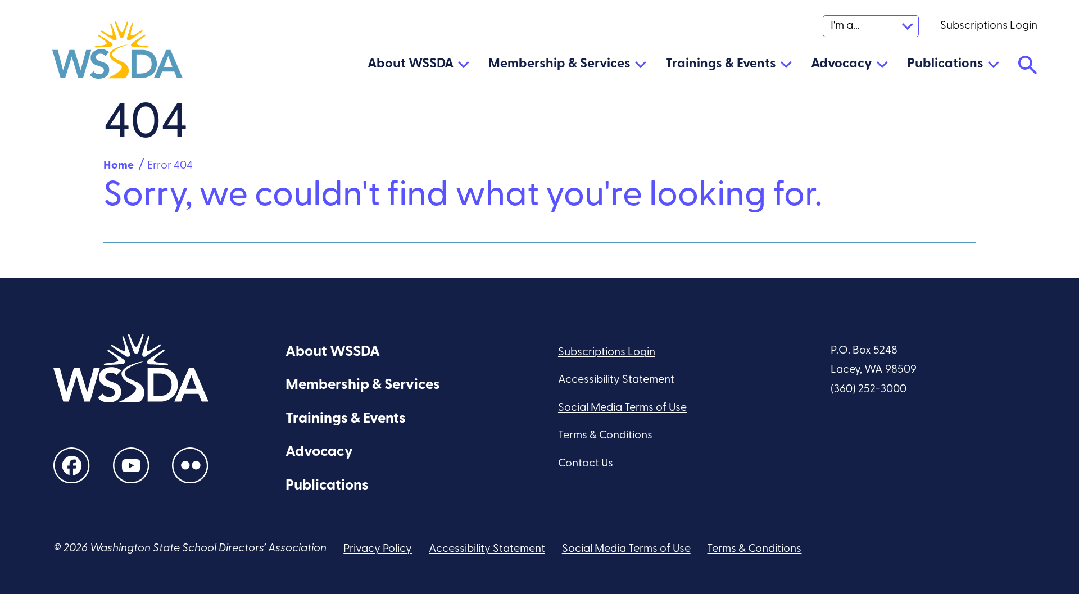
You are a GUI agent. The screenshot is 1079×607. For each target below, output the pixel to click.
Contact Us (585, 463)
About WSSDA (411, 64)
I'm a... (845, 25)
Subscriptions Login (606, 352)
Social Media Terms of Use (622, 408)
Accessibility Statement (616, 380)
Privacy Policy (377, 549)
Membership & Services (559, 64)
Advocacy (841, 64)
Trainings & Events (720, 64)
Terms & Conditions (605, 435)
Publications (945, 64)
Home (118, 165)
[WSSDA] (117, 53)
